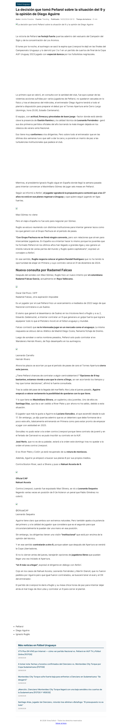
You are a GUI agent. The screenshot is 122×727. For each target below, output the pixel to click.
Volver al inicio (61, 723)
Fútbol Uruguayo (23, 4)
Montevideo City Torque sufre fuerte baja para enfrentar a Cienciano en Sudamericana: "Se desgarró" (59, 678)
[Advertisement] (61, 75)
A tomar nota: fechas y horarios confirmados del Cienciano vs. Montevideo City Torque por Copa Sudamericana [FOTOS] (59, 665)
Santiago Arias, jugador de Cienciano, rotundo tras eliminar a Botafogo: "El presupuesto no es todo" (61, 703)
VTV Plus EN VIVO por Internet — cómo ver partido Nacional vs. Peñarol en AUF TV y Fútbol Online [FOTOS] (59, 653)
